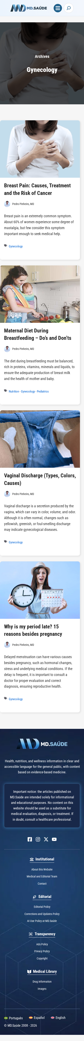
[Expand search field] (69, 8)
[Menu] (58, 8)
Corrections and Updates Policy (42, 914)
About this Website (42, 869)
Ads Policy (42, 944)
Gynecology (16, 246)
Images (42, 988)
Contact (42, 883)
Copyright (42, 958)
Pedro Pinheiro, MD (23, 204)
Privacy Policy (42, 951)
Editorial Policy (42, 906)
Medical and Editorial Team (42, 876)
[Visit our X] (46, 839)
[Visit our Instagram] (38, 839)
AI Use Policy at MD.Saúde (42, 921)
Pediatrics (43, 391)
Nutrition (14, 391)
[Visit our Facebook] (30, 839)
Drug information (42, 981)
